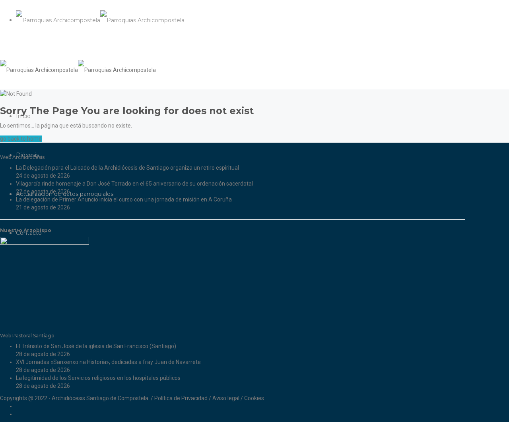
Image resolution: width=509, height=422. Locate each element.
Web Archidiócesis (22, 157)
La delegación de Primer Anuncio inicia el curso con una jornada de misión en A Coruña (124, 199)
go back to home (21, 139)
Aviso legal (225, 398)
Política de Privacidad (181, 398)
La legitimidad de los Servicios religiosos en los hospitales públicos (98, 378)
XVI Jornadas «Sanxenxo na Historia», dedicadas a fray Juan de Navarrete (108, 362)
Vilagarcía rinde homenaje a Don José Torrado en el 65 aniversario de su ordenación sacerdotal (134, 183)
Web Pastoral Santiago (27, 336)
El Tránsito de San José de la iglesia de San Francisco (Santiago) (96, 346)
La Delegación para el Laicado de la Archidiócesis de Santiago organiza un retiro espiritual (127, 168)
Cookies (254, 398)
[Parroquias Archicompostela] (100, 19)
